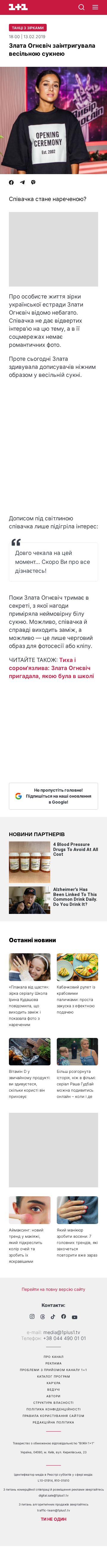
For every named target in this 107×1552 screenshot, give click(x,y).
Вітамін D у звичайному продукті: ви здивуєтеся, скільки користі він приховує (29, 1084)
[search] (81, 7)
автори (53, 1396)
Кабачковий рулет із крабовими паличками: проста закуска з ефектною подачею (76, 999)
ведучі (53, 1389)
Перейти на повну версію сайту (53, 1289)
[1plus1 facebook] (63, 1317)
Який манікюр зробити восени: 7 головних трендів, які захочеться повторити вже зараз (77, 1242)
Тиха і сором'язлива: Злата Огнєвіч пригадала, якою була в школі (51, 668)
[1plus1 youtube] (74, 1317)
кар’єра (54, 1383)
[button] (95, 7)
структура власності (53, 1402)
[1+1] (18, 7)
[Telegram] (22, 183)
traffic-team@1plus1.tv (53, 1510)
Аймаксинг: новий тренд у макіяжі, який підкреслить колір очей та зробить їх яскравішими (26, 1246)
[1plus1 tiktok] (53, 1317)
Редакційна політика (53, 1422)
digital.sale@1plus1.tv (54, 1495)
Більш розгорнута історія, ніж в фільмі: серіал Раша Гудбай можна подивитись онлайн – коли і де (76, 1084)
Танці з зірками (28, 28)
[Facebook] (11, 183)
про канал (54, 1356)
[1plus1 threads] (42, 1317)
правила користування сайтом (53, 1416)
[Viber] (33, 183)
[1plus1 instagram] (32, 1317)
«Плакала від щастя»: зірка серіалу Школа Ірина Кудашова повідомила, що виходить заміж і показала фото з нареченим (29, 1006)
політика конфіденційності (53, 1409)
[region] (53, 249)
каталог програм (53, 1376)
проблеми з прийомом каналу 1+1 (53, 1370)
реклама (53, 1363)
